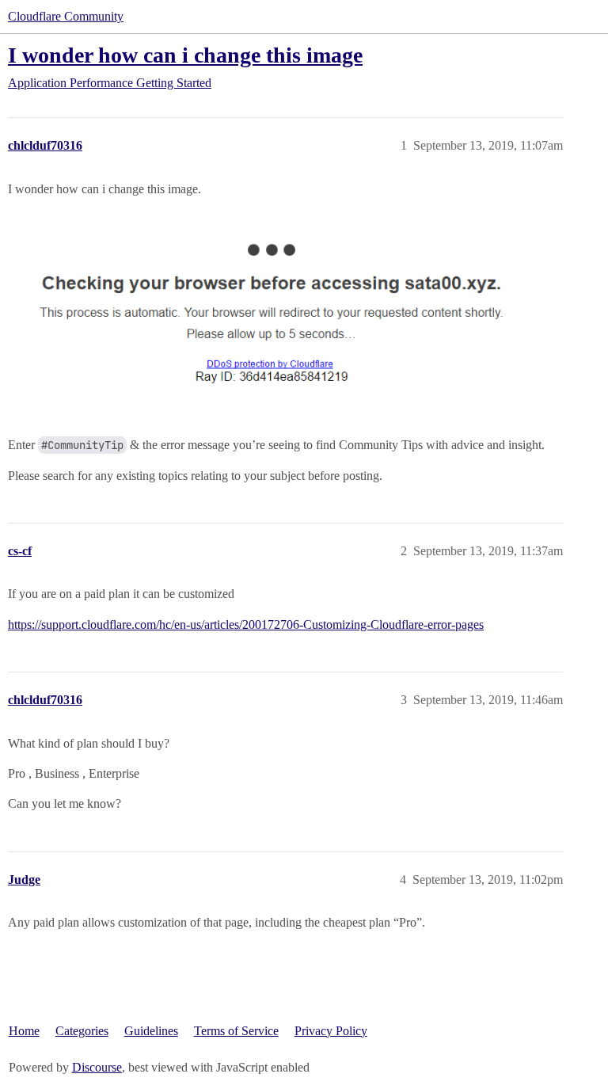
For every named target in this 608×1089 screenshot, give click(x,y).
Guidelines (151, 1031)
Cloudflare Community (66, 16)
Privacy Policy (330, 1031)
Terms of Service (236, 1031)
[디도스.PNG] (281, 315)
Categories (81, 1031)
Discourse (97, 1067)
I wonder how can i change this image (185, 55)
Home (24, 1031)
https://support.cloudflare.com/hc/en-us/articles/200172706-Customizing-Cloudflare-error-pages (246, 624)
